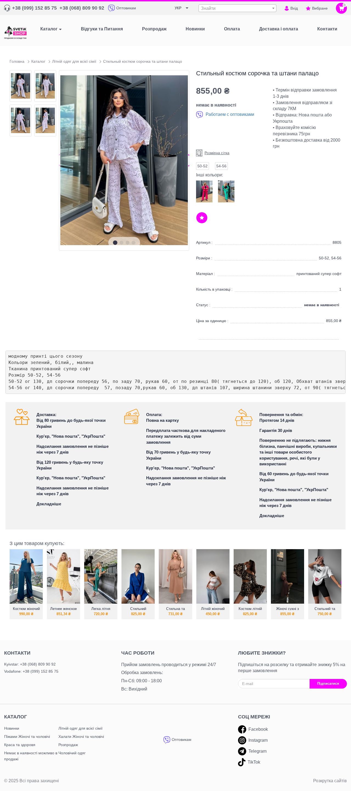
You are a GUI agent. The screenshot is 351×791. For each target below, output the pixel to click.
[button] (115, 242)
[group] (124, 160)
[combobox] (237, 8)
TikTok (254, 762)
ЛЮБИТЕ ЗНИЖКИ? (262, 653)
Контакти (17, 653)
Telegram (257, 751)
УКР (178, 8)
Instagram (258, 740)
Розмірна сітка (217, 153)
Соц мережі (254, 717)
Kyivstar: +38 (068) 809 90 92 (30, 664)
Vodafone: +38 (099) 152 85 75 (31, 671)
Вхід (294, 8)
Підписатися (328, 683)
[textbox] (237, 8)
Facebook (258, 729)
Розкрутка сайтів (330, 780)
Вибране (320, 8)
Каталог (49, 29)
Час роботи (137, 653)
